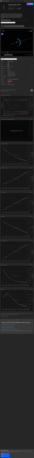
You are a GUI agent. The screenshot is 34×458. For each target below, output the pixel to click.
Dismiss (30, 5)
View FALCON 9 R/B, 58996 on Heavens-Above (8, 324)
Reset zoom (31, 95)
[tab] (2, 26)
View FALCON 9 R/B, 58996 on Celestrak (7, 327)
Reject (2, 456)
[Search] (24, 1)
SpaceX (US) (10, 66)
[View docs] (27, 1)
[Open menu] (1, 1)
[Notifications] (31, 1)
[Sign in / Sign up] (33, 1)
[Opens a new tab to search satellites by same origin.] (32, 65)
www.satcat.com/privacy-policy (25, 451)
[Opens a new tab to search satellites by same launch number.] (32, 61)
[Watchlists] (29, 1)
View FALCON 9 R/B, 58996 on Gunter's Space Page (8, 329)
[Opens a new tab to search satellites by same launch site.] (32, 79)
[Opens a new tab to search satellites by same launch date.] (32, 75)
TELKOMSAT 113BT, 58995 (4, 316)
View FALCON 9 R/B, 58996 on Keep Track (7, 326)
